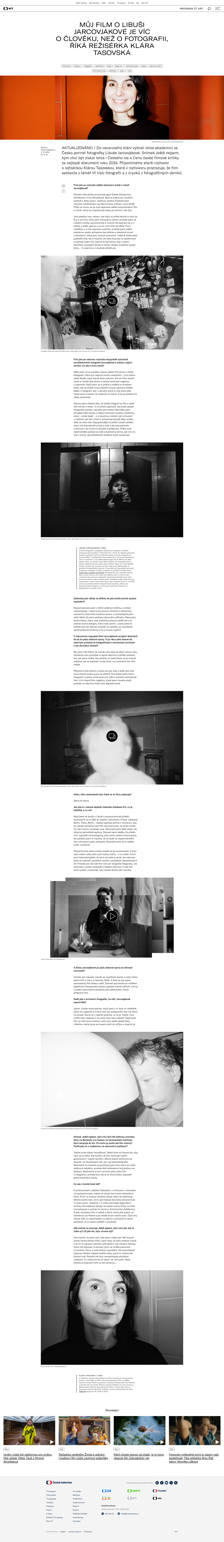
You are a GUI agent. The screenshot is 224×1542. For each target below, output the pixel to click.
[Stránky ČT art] (132, 1499)
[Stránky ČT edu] (165, 1498)
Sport (104, 3)
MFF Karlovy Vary (99, 71)
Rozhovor (77, 66)
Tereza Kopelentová (48, 150)
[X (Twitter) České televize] (171, 1484)
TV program (121, 3)
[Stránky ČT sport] (134, 1491)
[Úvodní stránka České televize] (59, 1484)
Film (6, 1449)
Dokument (66, 66)
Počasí (49, 1510)
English (63, 1532)
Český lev (118, 66)
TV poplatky (51, 1499)
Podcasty (50, 1506)
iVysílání (111, 3)
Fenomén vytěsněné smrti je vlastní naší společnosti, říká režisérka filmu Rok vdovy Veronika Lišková (194, 1457)
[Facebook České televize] (162, 1484)
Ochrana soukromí (74, 1532)
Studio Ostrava (79, 1502)
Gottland (82, 1391)
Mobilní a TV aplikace (54, 1517)
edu (137, 3)
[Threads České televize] (176, 1484)
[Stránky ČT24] (106, 1491)
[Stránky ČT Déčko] (106, 1499)
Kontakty (76, 1521)
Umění (122, 71)
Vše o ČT (144, 3)
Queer (109, 66)
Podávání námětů (80, 1513)
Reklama (76, 1495)
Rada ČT (76, 1506)
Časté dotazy (78, 1517)
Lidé (129, 71)
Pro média (77, 1491)
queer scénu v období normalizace (91, 573)
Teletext (49, 1502)
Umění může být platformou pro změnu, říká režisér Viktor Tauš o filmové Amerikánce (28, 1457)
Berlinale (112, 71)
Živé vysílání (51, 1495)
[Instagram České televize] (157, 1484)
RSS (176, 1532)
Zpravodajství (94, 3)
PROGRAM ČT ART (191, 8)
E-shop (49, 1513)
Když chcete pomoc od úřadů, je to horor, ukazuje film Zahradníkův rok (139, 1456)
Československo (132, 66)
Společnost (99, 66)
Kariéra (76, 1510)
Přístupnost (88, 1532)
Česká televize (81, 3)
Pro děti (131, 3)
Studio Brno (77, 1499)
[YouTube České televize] (166, 1484)
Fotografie (88, 66)
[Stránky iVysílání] (165, 1490)
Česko (144, 66)
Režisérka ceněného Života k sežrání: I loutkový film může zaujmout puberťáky (83, 1456)
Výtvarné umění (155, 66)
